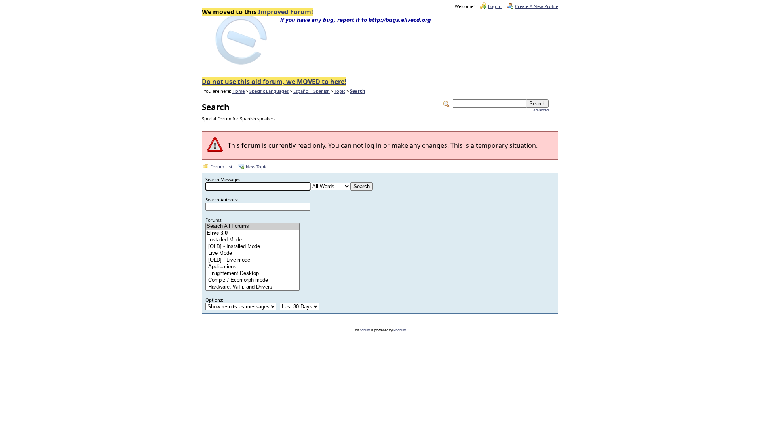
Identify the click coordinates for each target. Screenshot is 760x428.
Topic (339, 91)
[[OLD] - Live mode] (252, 260)
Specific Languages (269, 91)
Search (357, 91)
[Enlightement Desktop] (252, 273)
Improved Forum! (284, 12)
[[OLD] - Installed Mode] (252, 246)
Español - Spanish (311, 91)
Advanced (541, 110)
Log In (495, 6)
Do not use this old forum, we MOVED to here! (274, 81)
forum (365, 330)
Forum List (221, 167)
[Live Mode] (252, 253)
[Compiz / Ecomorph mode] (252, 280)
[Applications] (252, 267)
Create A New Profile (536, 6)
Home (238, 91)
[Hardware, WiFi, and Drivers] (252, 287)
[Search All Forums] (252, 226)
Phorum (399, 330)
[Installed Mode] (252, 240)
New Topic (256, 167)
